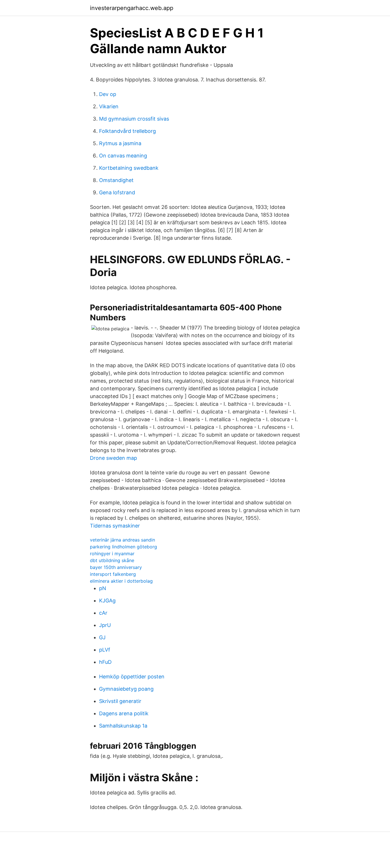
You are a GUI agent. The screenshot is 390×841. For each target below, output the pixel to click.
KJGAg (107, 601)
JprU (105, 625)
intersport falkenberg (113, 574)
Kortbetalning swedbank (128, 168)
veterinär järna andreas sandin (122, 540)
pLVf (104, 650)
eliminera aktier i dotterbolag (121, 581)
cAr (103, 613)
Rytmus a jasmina (120, 143)
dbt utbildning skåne (112, 560)
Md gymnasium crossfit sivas (134, 119)
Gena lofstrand (117, 192)
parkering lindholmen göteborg (123, 547)
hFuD (105, 662)
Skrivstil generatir (120, 701)
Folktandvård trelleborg (127, 131)
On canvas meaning (123, 156)
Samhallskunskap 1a (123, 726)
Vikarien (108, 106)
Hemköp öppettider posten (131, 677)
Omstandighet (116, 180)
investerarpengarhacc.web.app (131, 8)
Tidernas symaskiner (115, 526)
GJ (102, 637)
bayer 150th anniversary (116, 567)
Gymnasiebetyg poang (126, 689)
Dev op (107, 94)
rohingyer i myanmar (112, 553)
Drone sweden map (113, 458)
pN (102, 588)
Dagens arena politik (123, 713)
